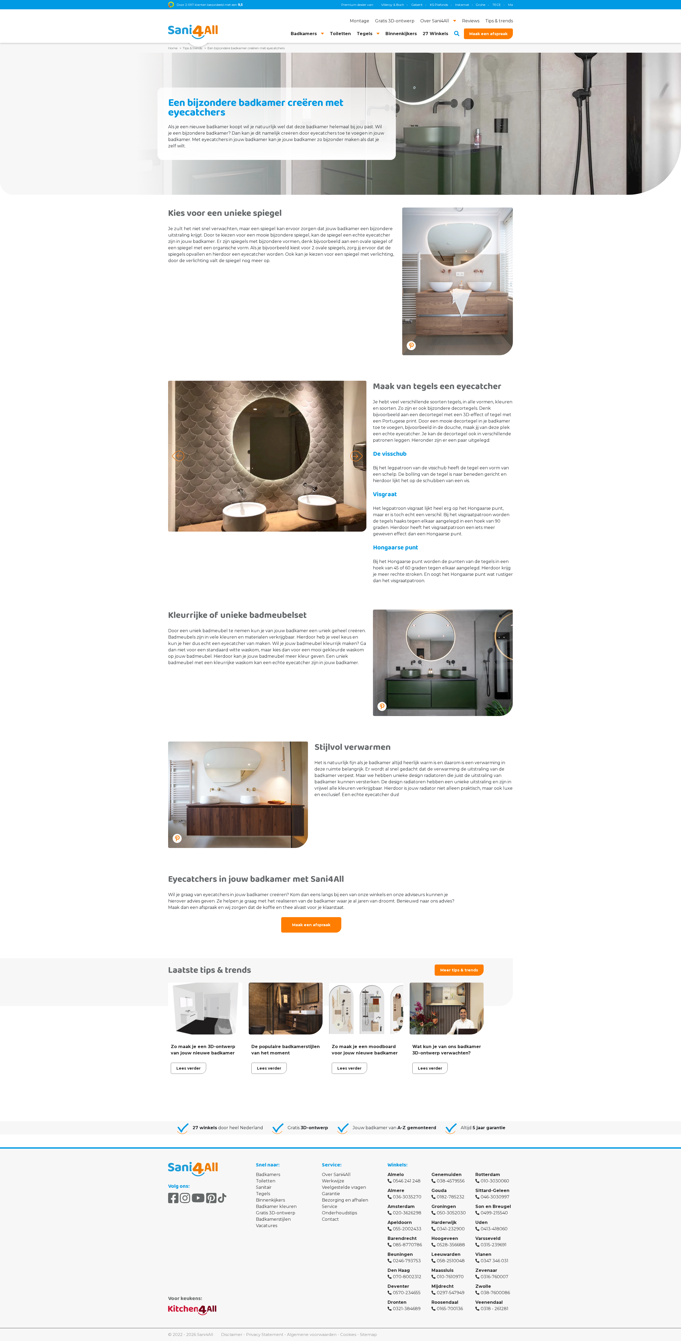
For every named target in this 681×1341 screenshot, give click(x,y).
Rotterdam (487, 1174)
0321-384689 (407, 1308)
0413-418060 (494, 1228)
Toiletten (265, 1180)
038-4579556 (450, 1180)
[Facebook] (173, 1198)
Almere (396, 1190)
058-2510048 (451, 1260)
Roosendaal (444, 1302)
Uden (481, 1222)
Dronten (397, 1302)
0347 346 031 (494, 1260)
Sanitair (264, 1187)
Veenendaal (489, 1302)
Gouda (439, 1190)
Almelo (396, 1174)
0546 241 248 (407, 1180)
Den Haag (399, 1270)
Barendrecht (402, 1238)
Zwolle (483, 1286)
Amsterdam (401, 1206)
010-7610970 (450, 1276)
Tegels (263, 1193)
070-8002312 (407, 1276)
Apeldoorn (400, 1222)
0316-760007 (494, 1276)
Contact (330, 1219)
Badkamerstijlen (273, 1219)
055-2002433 (407, 1228)
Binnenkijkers (270, 1200)
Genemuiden (446, 1174)
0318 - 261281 (494, 1308)
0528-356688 (451, 1244)
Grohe (417, 5)
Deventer (398, 1286)
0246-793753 (407, 1260)
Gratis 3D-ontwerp (275, 1212)
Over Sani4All (336, 1174)
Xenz (470, 5)
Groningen (443, 1206)
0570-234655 (407, 1292)
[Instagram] (185, 1198)
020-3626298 (407, 1212)
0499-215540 (494, 1212)
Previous (178, 456)
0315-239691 (493, 1244)
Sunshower (490, 5)
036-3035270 (407, 1196)
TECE (433, 5)
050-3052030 (451, 1212)
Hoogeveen (444, 1238)
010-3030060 (495, 1180)
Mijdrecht (442, 1286)
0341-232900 (451, 1228)
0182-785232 (450, 1196)
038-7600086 (495, 1292)
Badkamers (268, 1174)
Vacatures (266, 1225)
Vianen (483, 1254)
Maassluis (442, 1270)
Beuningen (400, 1254)
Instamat (399, 5)
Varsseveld (488, 1238)
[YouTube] (198, 1198)
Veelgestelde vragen (344, 1187)
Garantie (331, 1193)
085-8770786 (407, 1244)
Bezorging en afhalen (345, 1200)
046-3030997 (495, 1196)
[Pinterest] (211, 1198)
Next (356, 456)
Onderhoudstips (339, 1212)
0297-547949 (450, 1292)
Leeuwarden (445, 1254)
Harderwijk (443, 1222)
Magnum (452, 5)
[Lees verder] (205, 1030)
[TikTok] (222, 1198)
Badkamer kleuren (276, 1206)
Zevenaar (486, 1270)
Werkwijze (333, 1180)
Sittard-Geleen (492, 1190)
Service (329, 1206)
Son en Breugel (493, 1206)
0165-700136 (450, 1308)
